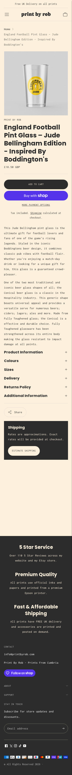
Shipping (36, 213)
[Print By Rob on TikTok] (20, 746)
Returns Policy (17, 387)
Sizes (9, 369)
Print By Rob (12, 120)
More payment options (36, 205)
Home (7, 29)
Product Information (23, 352)
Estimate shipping (24, 451)
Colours (11, 360)
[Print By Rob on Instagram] (15, 746)
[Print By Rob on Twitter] (10, 746)
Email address (17, 724)
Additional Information (25, 395)
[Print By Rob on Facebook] (6, 746)
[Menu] (7, 14)
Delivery (11, 378)
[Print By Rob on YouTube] (24, 746)
